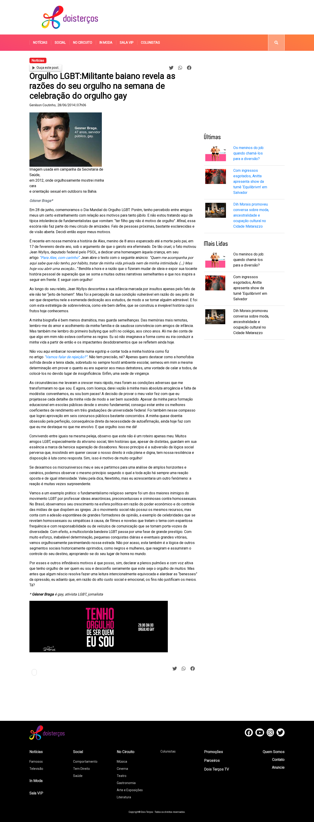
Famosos (36, 761)
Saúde (78, 776)
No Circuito (82, 42)
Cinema (122, 768)
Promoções (213, 752)
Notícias (40, 42)
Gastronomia (126, 783)
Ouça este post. (48, 67)
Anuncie (278, 767)
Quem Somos (274, 752)
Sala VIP (127, 42)
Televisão (36, 768)
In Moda (106, 42)
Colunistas (150, 42)
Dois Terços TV (216, 769)
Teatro (121, 776)
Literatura (124, 797)
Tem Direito (81, 768)
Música (122, 761)
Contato (278, 759)
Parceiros (212, 760)
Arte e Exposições (130, 790)
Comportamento (85, 761)
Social (60, 42)
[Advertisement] (200, 17)
